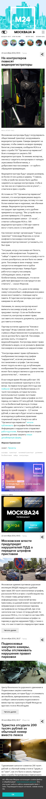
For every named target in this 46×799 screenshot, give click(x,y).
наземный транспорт (26, 452)
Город (24, 53)
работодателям (8, 431)
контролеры (23, 455)
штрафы (4, 452)
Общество (26, 720)
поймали (5, 388)
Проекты (12, 448)
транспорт (13, 452)
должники (38, 452)
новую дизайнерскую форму (16, 436)
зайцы (15, 455)
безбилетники (6, 455)
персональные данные (26, 782)
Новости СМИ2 (7, 495)
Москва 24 (23, 32)
